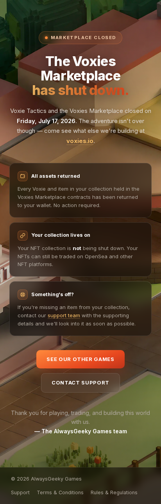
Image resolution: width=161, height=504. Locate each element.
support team (64, 315)
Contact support (80, 382)
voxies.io (79, 141)
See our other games (80, 359)
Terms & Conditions (60, 492)
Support (20, 492)
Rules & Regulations (114, 492)
